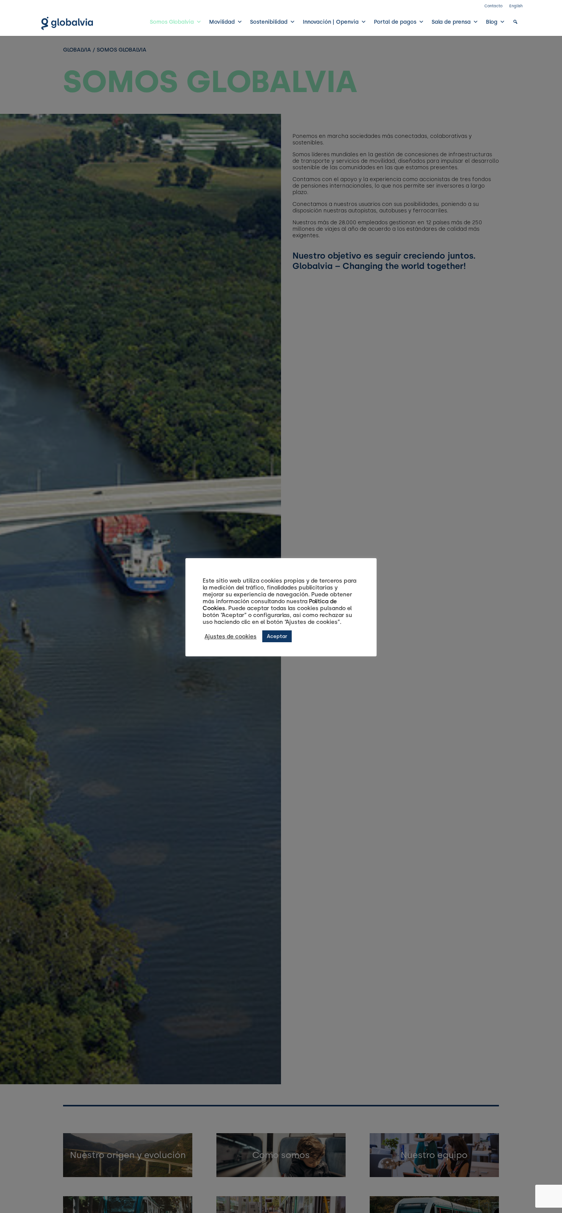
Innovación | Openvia (331, 22)
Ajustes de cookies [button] (231, 636)
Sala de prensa (451, 22)
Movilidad (222, 22)
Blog (491, 22)
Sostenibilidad (268, 22)
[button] (515, 21)
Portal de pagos (395, 22)
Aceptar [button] (277, 636)
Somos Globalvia (172, 22)
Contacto (493, 6)
